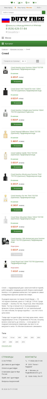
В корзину (17, 81)
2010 (23, 342)
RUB (38, 7)
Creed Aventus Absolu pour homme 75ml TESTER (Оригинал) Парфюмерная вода (26, 175)
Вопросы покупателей (10, 381)
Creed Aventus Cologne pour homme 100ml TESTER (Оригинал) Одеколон (27, 111)
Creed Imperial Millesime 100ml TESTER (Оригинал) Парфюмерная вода (25, 132)
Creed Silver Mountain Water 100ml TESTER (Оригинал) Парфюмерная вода (27, 218)
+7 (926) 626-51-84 (35, 361)
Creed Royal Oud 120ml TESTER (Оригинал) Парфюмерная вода (27, 262)
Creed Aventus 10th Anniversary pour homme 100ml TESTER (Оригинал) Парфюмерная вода (27, 240)
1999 (19, 337)
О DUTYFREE (7, 361)
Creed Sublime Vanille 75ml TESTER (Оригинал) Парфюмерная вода (24, 154)
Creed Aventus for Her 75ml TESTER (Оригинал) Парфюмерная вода (24, 196)
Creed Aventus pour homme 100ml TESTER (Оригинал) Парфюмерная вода (27, 68)
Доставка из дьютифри (11, 364)
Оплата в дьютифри (9, 368)
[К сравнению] (25, 82)
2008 (10, 342)
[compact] (37, 61)
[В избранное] (28, 82)
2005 (32, 337)
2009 (17, 342)
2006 (38, 337)
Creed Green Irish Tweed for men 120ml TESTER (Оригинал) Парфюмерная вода (26, 90)
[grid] (30, 61)
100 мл (5, 337)
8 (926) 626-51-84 (16, 28)
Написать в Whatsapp (32, 25)
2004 (25, 337)
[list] (34, 61)
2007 (4, 342)
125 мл (12, 337)
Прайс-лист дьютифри (10, 378)
